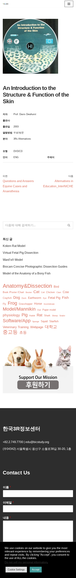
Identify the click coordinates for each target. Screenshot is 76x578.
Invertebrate (49, 304)
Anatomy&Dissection (27, 285)
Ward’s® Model (13, 259)
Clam (58, 292)
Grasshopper (25, 303)
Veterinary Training (16, 327)
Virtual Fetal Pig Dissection (20, 252)
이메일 (8, 502)
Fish (65, 298)
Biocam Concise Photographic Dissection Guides (35, 266)
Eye (44, 298)
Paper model (49, 309)
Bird (56, 286)
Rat (39, 315)
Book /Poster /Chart (13, 292)
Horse (38, 303)
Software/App (17, 320)
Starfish (53, 321)
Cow (66, 292)
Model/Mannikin (19, 309)
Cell (42, 292)
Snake (62, 315)
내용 (7, 517)
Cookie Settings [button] (16, 569)
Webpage (36, 327)
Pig (25, 315)
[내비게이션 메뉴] (69, 4)
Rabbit (32, 315)
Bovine (29, 292)
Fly (4, 303)
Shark (47, 315)
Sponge (35, 321)
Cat (36, 292)
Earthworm (34, 297)
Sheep (55, 315)
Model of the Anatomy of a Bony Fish (27, 273)
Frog (12, 303)
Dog (16, 297)
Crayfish (7, 298)
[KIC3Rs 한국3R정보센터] (5, 4)
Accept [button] (35, 569)
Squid (44, 321)
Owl (39, 310)
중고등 (10, 332)
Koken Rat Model (14, 245)
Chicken (50, 292)
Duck (24, 298)
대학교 (51, 326)
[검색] (69, 225)
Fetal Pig (54, 298)
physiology (11, 315)
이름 (7, 487)
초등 (23, 332)
